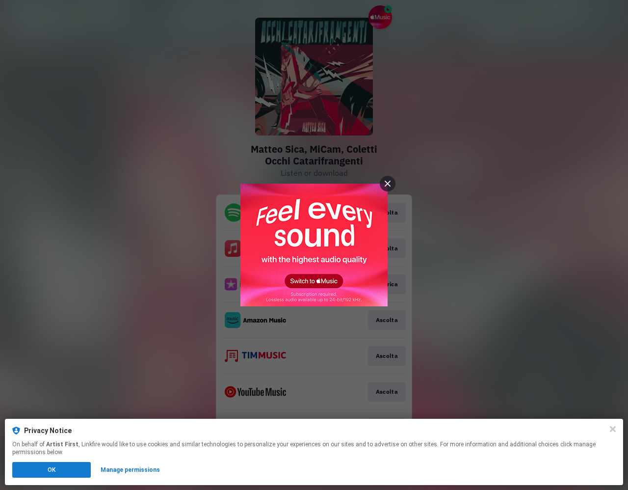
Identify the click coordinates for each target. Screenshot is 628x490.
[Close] (613, 429)
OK (51, 469)
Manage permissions (130, 469)
